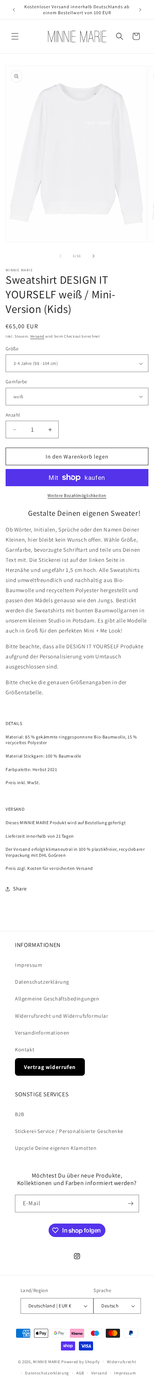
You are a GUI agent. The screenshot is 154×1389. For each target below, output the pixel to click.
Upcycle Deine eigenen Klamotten (56, 1148)
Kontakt (24, 1049)
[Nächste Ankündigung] (140, 9)
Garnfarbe (16, 381)
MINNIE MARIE (46, 1361)
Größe (12, 348)
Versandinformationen (42, 1032)
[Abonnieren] (130, 1203)
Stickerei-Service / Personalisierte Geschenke (69, 1131)
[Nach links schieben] (60, 256)
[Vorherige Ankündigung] (14, 9)
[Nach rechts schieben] (93, 256)
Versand (37, 336)
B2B (19, 1114)
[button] (15, 36)
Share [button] (20, 888)
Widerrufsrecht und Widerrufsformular (61, 1015)
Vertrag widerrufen (50, 1066)
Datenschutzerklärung (42, 981)
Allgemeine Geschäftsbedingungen (57, 998)
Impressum (28, 965)
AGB (80, 1373)
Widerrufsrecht (121, 1361)
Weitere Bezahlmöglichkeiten (77, 495)
